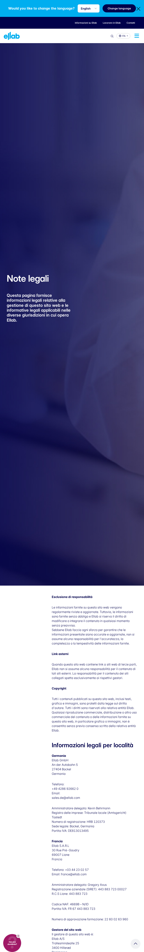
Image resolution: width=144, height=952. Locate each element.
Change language (119, 8)
